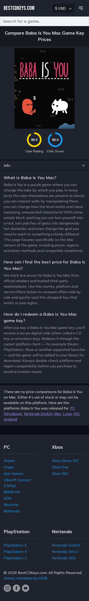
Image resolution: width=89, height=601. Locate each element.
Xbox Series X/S (65, 460)
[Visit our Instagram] (7, 588)
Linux (67, 413)
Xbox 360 (60, 473)
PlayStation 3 (15, 558)
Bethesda (12, 511)
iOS (76, 413)
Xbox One (60, 467)
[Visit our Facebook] (16, 588)
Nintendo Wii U (65, 551)
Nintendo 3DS (64, 558)
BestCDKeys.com (32, 572)
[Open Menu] (80, 8)
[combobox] (44, 21)
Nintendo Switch (38, 413)
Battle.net (12, 491)
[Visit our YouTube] (25, 588)
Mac (57, 413)
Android (10, 419)
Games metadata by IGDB (25, 578)
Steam (9, 460)
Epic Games (14, 473)
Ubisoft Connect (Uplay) (17, 483)
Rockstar (11, 504)
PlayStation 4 (15, 551)
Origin (9, 467)
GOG (7, 498)
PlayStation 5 (15, 545)
